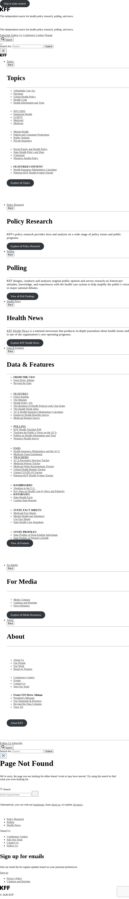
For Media (12, 565)
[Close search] (3, 51)
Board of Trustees (22, 669)
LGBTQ (18, 117)
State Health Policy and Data (28, 152)
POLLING (19, 426)
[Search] (35, 793)
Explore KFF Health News (25, 342)
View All (18, 707)
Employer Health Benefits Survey (31, 415)
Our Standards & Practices (27, 701)
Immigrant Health (22, 114)
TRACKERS (21, 457)
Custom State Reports (24, 500)
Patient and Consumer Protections (31, 134)
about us (55, 804)
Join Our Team (21, 686)
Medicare (18, 123)
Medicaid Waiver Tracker (26, 463)
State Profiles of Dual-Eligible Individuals (35, 535)
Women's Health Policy (25, 158)
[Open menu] (1, 44)
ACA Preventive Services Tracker (31, 460)
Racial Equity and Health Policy (30, 149)
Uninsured (19, 155)
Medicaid (18, 120)
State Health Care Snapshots (28, 522)
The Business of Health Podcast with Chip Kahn (39, 405)
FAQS (16, 448)
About (10, 620)
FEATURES (20, 393)
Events (17, 680)
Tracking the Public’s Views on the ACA (35, 432)
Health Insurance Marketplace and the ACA (36, 451)
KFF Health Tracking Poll (27, 429)
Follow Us (16, 35)
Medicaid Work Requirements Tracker (33, 466)
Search (7, 789)
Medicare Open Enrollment (27, 454)
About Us (18, 660)
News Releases (21, 605)
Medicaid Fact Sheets (24, 513)
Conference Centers (33, 35)
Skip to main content (15, 3)
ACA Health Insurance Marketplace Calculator (38, 412)
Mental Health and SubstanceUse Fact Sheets (29, 518)
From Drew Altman (23, 380)
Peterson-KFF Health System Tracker (33, 172)
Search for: (6, 46)
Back (10, 65)
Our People (19, 663)
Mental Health (21, 131)
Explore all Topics (20, 182)
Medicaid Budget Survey (26, 418)
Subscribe (5, 35)
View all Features (20, 543)
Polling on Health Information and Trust (34, 435)
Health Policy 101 (23, 402)
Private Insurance (22, 140)
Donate (48, 35)
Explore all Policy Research (25, 246)
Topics (10, 61)
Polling (10, 251)
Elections (18, 93)
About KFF (17, 723)
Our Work (18, 666)
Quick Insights (21, 396)
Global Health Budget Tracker (29, 469)
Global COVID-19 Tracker (27, 472)
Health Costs (20, 99)
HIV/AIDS (19, 111)
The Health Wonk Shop (26, 408)
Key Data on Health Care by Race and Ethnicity (39, 491)
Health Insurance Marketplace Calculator (35, 169)
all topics (77, 804)
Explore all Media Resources (26, 615)
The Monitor (20, 399)
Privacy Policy (14, 878)
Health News (14, 301)
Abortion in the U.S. (24, 488)
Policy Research (15, 204)
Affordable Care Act (24, 90)
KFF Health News (18, 331)
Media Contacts (21, 599)
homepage (38, 804)
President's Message (24, 698)
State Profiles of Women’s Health (31, 538)
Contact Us (19, 683)
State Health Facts (23, 497)
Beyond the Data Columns (27, 704)
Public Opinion (21, 137)
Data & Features (15, 347)
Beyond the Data (22, 383)
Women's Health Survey (26, 438)
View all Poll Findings (22, 296)
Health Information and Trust (28, 102)
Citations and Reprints (25, 602)
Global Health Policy (24, 96)
